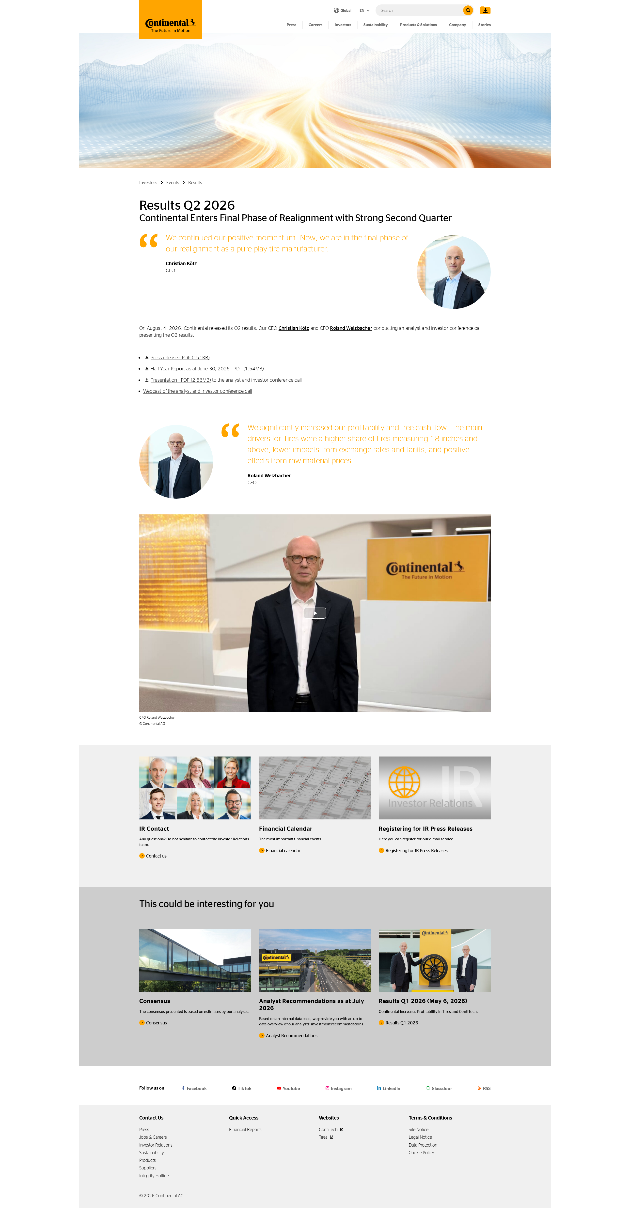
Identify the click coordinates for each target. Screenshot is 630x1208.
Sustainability (375, 24)
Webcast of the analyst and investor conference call (197, 390)
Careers (315, 24)
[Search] (468, 10)
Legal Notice (420, 1137)
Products (147, 1160)
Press (291, 24)
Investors (343, 24)
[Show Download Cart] (484, 10)
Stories (484, 24)
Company (457, 24)
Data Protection (423, 1145)
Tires (324, 1137)
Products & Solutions (418, 24)
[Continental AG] (170, 19)
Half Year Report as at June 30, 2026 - (207, 368)
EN (362, 10)
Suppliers (148, 1167)
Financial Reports (245, 1129)
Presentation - (181, 379)
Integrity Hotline (154, 1175)
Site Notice (418, 1129)
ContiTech (329, 1129)
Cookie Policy (421, 1152)
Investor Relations (156, 1145)
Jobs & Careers (153, 1137)
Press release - (180, 357)
